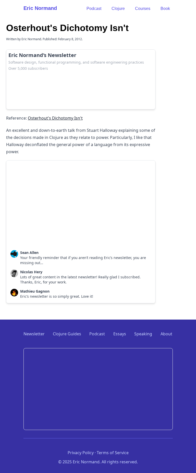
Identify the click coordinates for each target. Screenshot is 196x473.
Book (165, 8)
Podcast (94, 8)
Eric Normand (40, 8)
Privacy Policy (81, 452)
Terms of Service (113, 452)
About (166, 334)
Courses (142, 8)
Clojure (118, 8)
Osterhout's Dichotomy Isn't (55, 118)
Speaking (143, 334)
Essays (119, 334)
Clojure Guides (67, 334)
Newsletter (34, 334)
